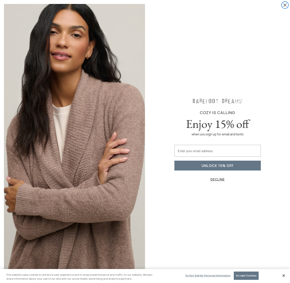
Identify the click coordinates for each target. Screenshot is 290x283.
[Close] (283, 275)
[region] (145, 276)
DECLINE (217, 179)
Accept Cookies (246, 275)
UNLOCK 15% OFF (218, 165)
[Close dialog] (285, 5)
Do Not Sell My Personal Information (208, 275)
